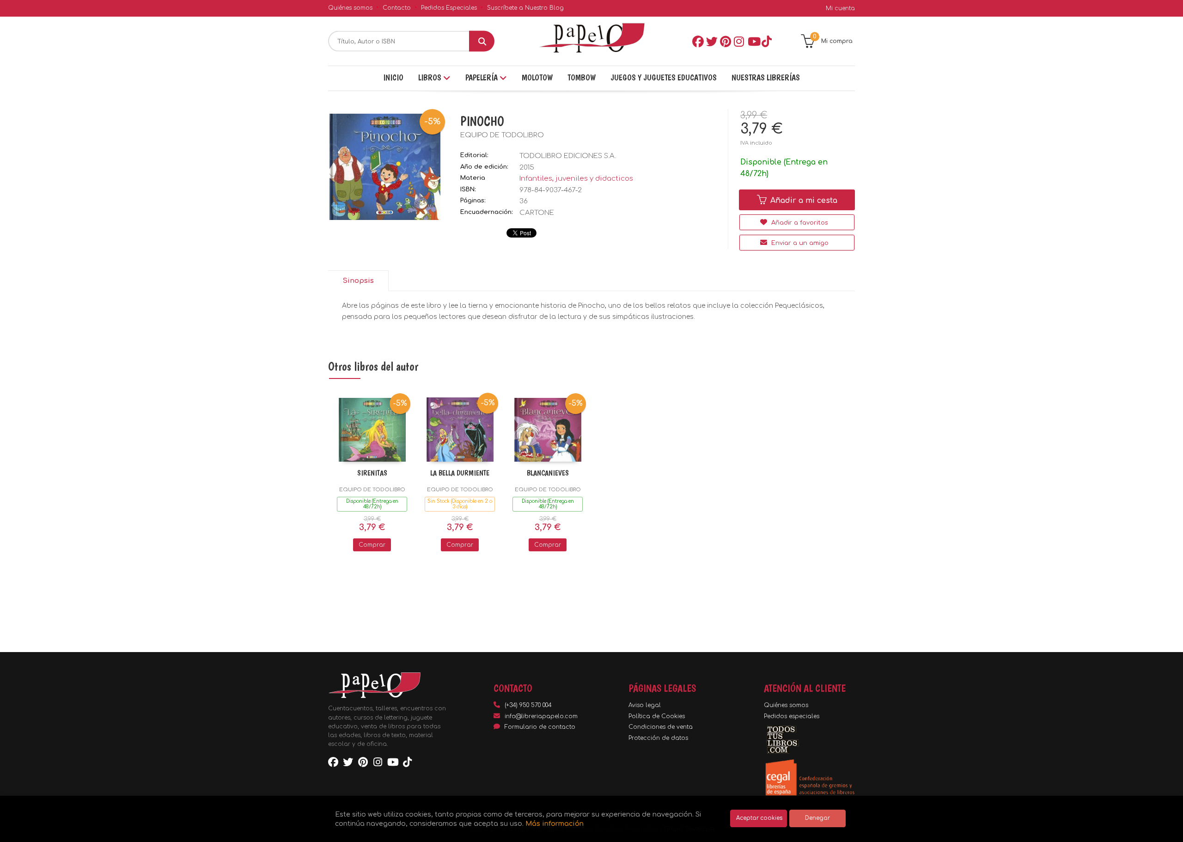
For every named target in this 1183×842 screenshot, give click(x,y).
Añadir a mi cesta (802, 200)
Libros (430, 77)
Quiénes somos (350, 8)
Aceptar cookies (759, 818)
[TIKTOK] (767, 41)
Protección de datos (658, 738)
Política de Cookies (656, 716)
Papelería (482, 77)
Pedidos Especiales (449, 8)
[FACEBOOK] (697, 41)
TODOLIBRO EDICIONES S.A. (567, 156)
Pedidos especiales (791, 716)
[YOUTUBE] (753, 41)
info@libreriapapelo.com (541, 716)
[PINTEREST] (725, 41)
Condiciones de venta (660, 727)
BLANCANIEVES (548, 473)
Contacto (397, 8)
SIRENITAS (372, 473)
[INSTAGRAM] (739, 41)
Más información (554, 823)
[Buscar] (481, 41)
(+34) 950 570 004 (528, 705)
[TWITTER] (711, 41)
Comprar (372, 545)
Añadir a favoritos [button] (798, 223)
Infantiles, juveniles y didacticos (576, 179)
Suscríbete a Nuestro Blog (525, 8)
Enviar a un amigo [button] (799, 243)
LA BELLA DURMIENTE (459, 473)
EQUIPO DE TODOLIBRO (502, 135)
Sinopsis (358, 281)
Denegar (817, 818)
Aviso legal (644, 705)
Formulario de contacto (540, 727)
